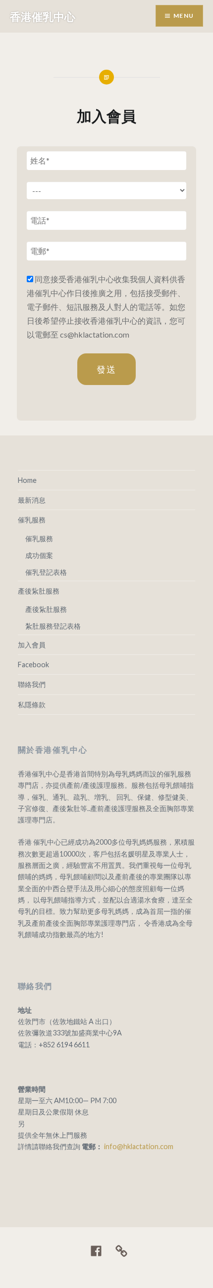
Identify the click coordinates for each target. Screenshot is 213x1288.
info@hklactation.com (138, 1146)
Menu (183, 15)
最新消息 (32, 500)
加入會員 (32, 645)
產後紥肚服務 (38, 591)
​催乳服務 (32, 519)
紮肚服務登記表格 (53, 626)
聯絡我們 (32, 684)
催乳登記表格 (46, 572)
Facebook (33, 664)
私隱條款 (32, 704)
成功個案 (39, 555)
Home (27, 480)
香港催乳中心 (42, 16)
